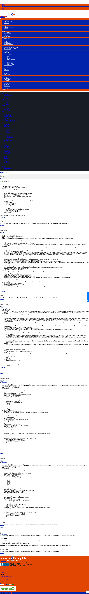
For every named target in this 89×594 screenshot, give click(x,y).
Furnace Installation (6, 26)
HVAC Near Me (4, 8)
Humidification (8, 58)
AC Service (5, 97)
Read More (2, 225)
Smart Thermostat (6, 24)
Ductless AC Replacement (7, 40)
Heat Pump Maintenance (7, 33)
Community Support (7, 83)
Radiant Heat (6, 51)
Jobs (2, 90)
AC (2, 19)
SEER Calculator (6, 87)
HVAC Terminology (7, 86)
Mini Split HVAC (6, 118)
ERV (8, 56)
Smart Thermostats (6, 30)
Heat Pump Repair (6, 107)
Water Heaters (6, 144)
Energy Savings (6, 149)
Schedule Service (2, 17)
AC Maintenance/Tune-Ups (8, 21)
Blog (4, 155)
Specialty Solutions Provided (8, 65)
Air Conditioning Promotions (8, 150)
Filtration (7, 61)
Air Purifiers (7, 53)
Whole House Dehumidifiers (10, 134)
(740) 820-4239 (3, 578)
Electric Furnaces (6, 70)
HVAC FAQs (6, 160)
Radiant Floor (6, 69)
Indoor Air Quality (6, 52)
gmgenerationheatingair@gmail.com (6, 579)
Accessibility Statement (7, 168)
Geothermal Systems (7, 50)
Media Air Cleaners (10, 63)
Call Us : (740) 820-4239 (3, 16)
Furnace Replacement (7, 102)
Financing (3, 7)
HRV (8, 57)
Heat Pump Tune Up (7, 36)
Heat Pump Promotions (7, 78)
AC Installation (6, 20)
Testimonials (5, 82)
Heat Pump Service (6, 35)
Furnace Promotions (7, 79)
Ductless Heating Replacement (8, 44)
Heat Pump (3, 31)
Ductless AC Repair (7, 113)
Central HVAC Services (7, 139)
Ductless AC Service (7, 38)
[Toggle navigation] (0, 18)
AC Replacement (6, 23)
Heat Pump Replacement (7, 108)
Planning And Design (7, 74)
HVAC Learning (6, 84)
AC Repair (5, 22)
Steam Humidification (10, 60)
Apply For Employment (10, 561)
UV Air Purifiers (9, 54)
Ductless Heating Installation (8, 42)
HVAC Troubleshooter (7, 88)
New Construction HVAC (7, 49)
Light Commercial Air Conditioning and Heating (11, 47)
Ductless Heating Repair (7, 43)
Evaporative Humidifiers (11, 59)
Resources (3, 81)
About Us (3, 5)
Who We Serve (4, 45)
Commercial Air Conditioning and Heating (10, 48)
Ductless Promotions (7, 77)
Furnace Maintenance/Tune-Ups (8, 27)
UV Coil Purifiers (10, 128)
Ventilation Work (6, 72)
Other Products (6, 73)
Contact (3, 9)
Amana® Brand (6, 85)
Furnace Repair (6, 28)
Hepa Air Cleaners (10, 62)
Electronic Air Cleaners (10, 64)
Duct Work (5, 71)
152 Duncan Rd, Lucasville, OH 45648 (6, 576)
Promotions (3, 75)
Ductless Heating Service (7, 41)
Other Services (4, 123)
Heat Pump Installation (7, 32)
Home (3, 4)
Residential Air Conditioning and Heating (10, 46)
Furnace (3, 25)
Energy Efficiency (6, 67)
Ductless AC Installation (7, 39)
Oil (4, 68)
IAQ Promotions (6, 80)
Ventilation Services (8, 129)
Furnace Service (6, 29)
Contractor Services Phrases (8, 66)
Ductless (3, 37)
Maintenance (4, 89)
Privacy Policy (6, 6)
